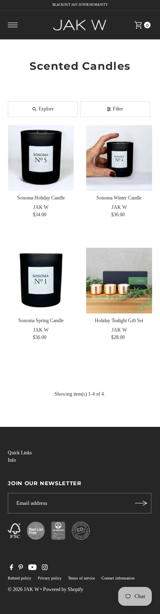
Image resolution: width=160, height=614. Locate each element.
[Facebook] (11, 568)
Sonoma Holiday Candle (41, 198)
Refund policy (19, 578)
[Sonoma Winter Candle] (119, 158)
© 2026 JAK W (23, 589)
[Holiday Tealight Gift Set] (119, 280)
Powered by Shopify (63, 589)
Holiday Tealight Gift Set (119, 320)
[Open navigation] (13, 25)
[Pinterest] (20, 568)
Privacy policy (50, 578)
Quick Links (20, 453)
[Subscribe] (141, 503)
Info (12, 460)
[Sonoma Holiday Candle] (41, 158)
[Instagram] (45, 568)
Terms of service (81, 578)
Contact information (118, 578)
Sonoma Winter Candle (119, 198)
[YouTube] (32, 568)
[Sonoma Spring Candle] (41, 280)
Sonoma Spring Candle (41, 320)
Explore (46, 109)
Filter (118, 109)
